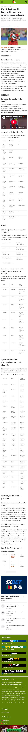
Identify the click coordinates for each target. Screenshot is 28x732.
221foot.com (6, 720)
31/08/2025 (16, 26)
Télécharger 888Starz (8, 667)
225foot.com (6, 722)
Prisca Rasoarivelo (7, 26)
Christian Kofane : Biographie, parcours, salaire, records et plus (14, 605)
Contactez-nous (5, 712)
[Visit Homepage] (14, 2)
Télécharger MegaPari (8, 673)
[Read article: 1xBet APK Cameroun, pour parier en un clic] (14, 585)
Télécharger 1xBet (7, 643)
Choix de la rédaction (9, 6)
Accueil (2, 6)
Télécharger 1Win (7, 655)
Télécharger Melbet (8, 661)
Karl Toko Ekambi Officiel (13, 556)
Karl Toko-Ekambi (6, 47)
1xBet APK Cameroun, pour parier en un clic (10, 597)
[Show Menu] (2, 2)
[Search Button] (26, 2)
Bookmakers (6, 637)
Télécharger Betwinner (9, 649)
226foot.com (6, 724)
